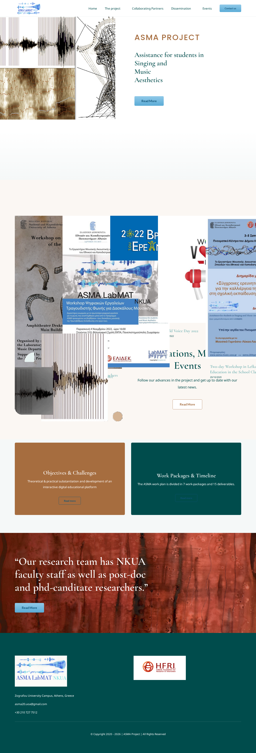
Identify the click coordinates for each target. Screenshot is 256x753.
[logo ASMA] (41, 657)
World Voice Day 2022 (180, 330)
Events (116, 295)
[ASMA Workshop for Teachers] (116, 291)
